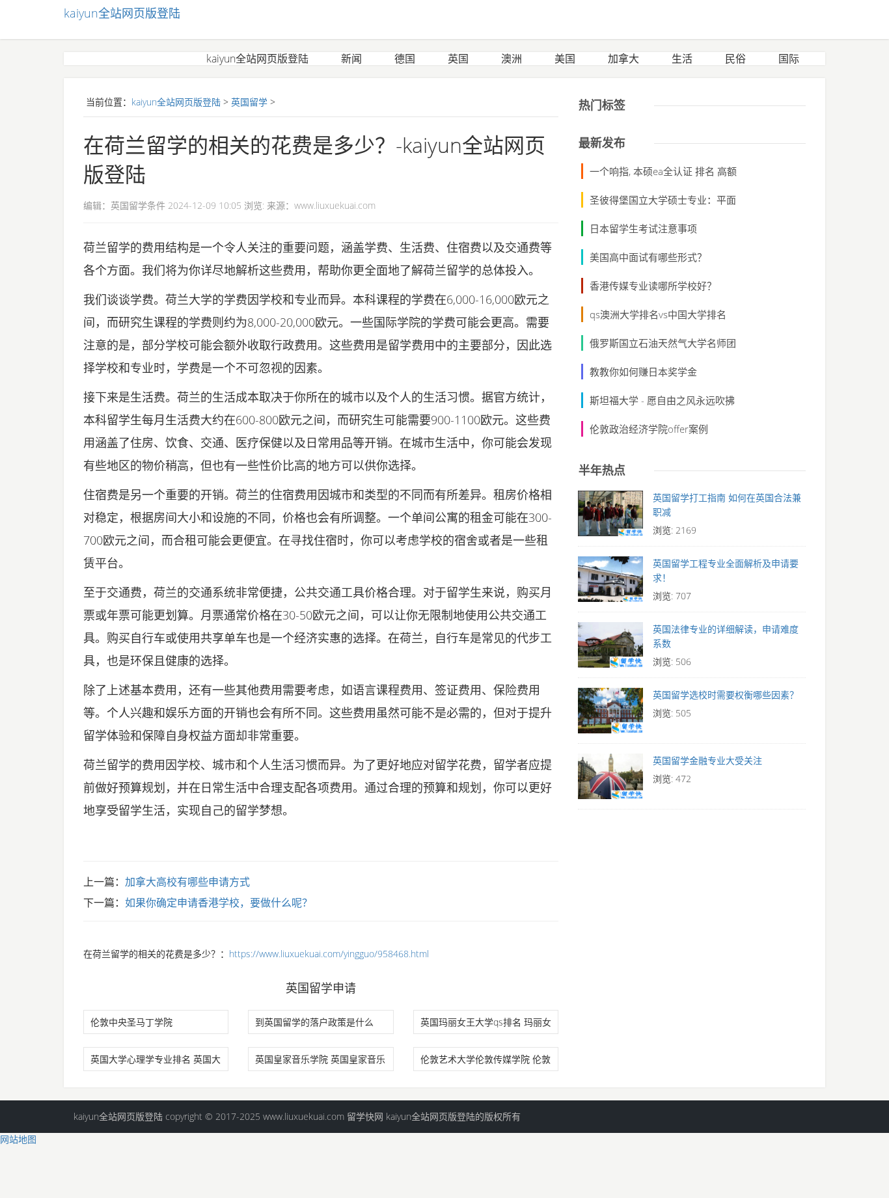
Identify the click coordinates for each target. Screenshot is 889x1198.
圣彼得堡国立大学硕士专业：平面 (663, 199)
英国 (458, 58)
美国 (564, 58)
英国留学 (249, 102)
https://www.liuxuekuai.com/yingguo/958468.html (329, 953)
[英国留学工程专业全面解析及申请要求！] (610, 582)
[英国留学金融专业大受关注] (610, 780)
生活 (682, 58)
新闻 (351, 58)
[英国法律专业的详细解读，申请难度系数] (610, 648)
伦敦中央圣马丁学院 (131, 1022)
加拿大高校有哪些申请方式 (187, 882)
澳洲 (511, 58)
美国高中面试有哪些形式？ (648, 257)
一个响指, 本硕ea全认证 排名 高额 (663, 171)
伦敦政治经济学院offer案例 (649, 428)
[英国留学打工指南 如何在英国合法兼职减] (610, 517)
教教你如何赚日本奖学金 (643, 371)
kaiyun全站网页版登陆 (122, 13)
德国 (404, 58)
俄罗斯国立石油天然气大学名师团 (663, 342)
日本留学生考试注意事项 (643, 228)
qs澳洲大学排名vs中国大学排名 (658, 314)
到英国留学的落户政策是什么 (314, 1022)
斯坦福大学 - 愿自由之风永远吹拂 (662, 400)
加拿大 (623, 58)
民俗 (735, 58)
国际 (788, 58)
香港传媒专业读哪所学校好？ (653, 285)
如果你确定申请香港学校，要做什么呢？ (218, 902)
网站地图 (18, 1139)
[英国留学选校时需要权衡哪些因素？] (610, 714)
